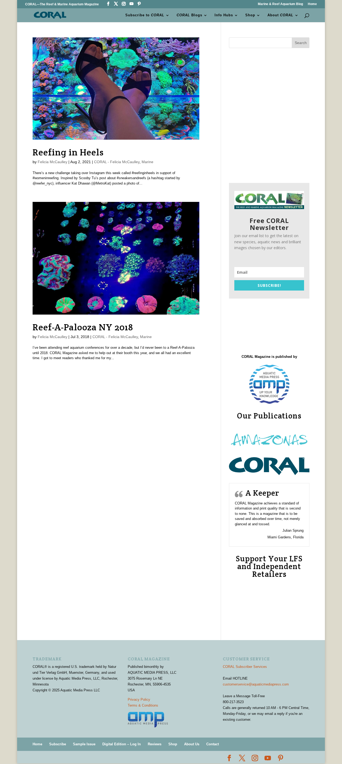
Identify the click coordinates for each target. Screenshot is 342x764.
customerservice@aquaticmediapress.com (256, 684)
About (280, 15)
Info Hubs (224, 15)
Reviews (154, 744)
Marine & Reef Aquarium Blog (280, 4)
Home (312, 4)
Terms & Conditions (143, 705)
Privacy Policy (139, 700)
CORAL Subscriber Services (245, 667)
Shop (250, 15)
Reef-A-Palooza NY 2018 (83, 327)
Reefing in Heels (68, 152)
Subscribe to (144, 15)
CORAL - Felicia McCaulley (116, 162)
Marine (147, 162)
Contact (212, 744)
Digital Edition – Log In (121, 744)
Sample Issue (84, 744)
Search (301, 43)
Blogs (189, 15)
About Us (191, 744)
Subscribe (57, 744)
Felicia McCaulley (52, 162)
